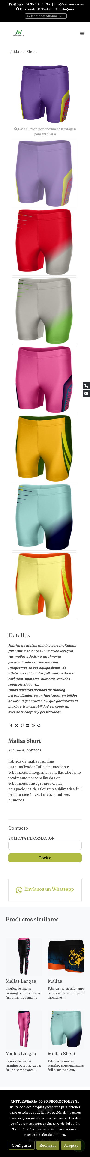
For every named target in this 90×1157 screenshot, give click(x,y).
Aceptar (71, 1145)
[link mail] (86, 393)
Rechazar (47, 1145)
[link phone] (86, 385)
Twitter (46, 9)
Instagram (65, 9)
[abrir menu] (82, 33)
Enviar (45, 858)
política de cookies (50, 1135)
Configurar (22, 1145)
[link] (18, 33)
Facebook (27, 9)
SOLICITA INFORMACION (31, 838)
